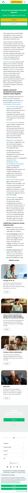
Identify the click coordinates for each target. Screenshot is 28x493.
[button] (14, 443)
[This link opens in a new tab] (7, 467)
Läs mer (6, 292)
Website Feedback (11, 197)
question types (11, 253)
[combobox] (14, 463)
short (17, 158)
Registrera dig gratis (16, 2)
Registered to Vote (11, 140)
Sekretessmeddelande (6, 482)
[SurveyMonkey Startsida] (3, 2)
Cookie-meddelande (15, 482)
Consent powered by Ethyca (21, 491)
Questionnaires (7, 62)
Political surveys (13, 69)
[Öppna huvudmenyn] (24, 2)
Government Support (18, 163)
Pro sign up (14, 20)
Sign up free (14, 24)
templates (9, 98)
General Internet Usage (12, 106)
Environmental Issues (11, 122)
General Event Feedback (12, 179)
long (13, 158)
